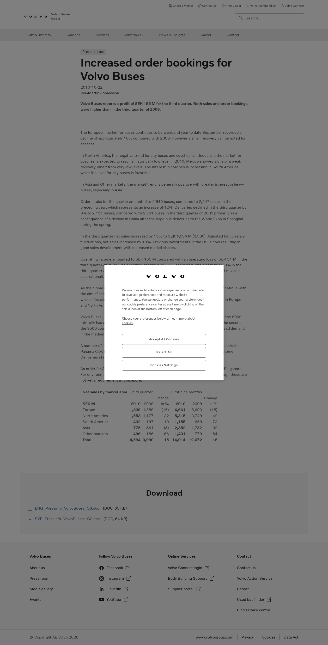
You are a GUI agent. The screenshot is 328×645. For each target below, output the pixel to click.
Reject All (164, 352)
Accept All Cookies (164, 339)
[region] (164, 322)
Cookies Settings (164, 365)
